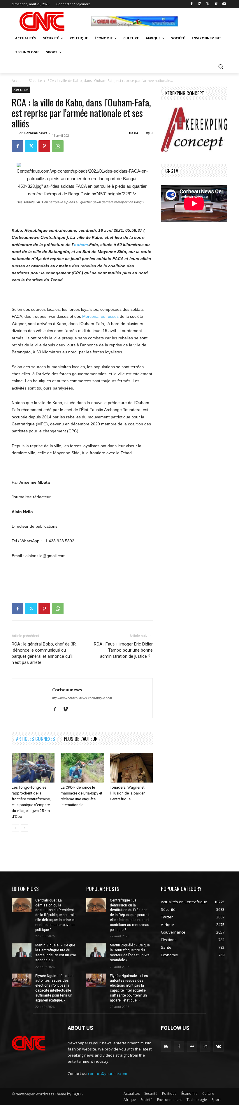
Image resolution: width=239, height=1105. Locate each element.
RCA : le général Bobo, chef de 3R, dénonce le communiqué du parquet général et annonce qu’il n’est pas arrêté (44, 653)
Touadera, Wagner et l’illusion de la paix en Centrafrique (127, 793)
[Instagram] (199, 4)
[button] (220, 66)
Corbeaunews (35, 133)
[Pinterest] (44, 146)
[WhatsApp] (58, 146)
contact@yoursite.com (107, 1073)
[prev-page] (15, 828)
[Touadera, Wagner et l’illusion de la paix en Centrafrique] (131, 767)
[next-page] (24, 828)
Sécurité (35, 80)
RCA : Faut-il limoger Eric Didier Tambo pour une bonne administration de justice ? (123, 650)
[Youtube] (224, 4)
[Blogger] (166, 1046)
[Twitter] (208, 4)
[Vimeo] (215, 4)
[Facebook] (191, 4)
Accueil (17, 80)
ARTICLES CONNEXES (35, 739)
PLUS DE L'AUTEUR (81, 739)
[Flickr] (192, 1046)
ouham (81, 244)
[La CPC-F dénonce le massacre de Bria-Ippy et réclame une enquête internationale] (82, 767)
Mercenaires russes (100, 316)
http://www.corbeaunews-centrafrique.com (82, 698)
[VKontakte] (218, 1046)
